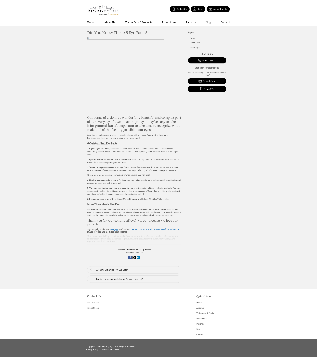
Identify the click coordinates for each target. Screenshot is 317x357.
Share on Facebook (130, 257)
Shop (199, 9)
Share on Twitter (134, 257)
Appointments (220, 9)
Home (90, 22)
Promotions (169, 22)
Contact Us (181, 9)
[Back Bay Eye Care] (103, 9)
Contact (225, 22)
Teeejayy (114, 229)
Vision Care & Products (138, 22)
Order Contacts (208, 60)
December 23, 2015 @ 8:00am (139, 250)
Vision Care (195, 43)
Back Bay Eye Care (110, 346)
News (192, 38)
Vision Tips (138, 253)
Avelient (115, 349)
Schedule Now (209, 81)
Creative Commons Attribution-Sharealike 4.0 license (154, 229)
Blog (208, 22)
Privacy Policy (92, 349)
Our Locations (93, 302)
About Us (109, 22)
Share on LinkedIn (138, 257)
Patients (191, 22)
